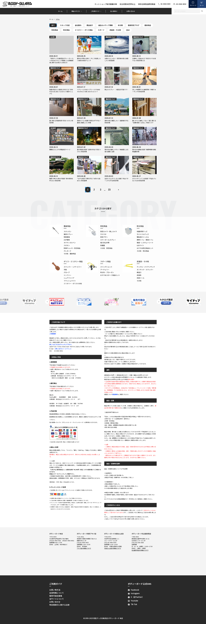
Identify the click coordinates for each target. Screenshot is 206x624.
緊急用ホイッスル (143, 237)
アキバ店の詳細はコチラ (84, 548)
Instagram (135, 593)
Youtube (134, 600)
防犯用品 (55, 30)
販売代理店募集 (55, 596)
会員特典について (56, 593)
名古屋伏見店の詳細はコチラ (140, 550)
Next (159, 302)
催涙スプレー (68, 234)
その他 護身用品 (70, 254)
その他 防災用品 (143, 251)
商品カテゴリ (76, 11)
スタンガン (67, 231)
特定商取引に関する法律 (59, 605)
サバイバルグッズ (143, 234)
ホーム (60, 11)
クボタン (67, 245)
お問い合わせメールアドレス (63, 349)
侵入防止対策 (104, 243)
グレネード (67, 251)
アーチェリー (104, 269)
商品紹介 (90, 25)
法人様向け (113, 11)
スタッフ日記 (65, 25)
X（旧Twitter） (137, 597)
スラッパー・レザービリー (73, 267)
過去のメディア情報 (105, 25)
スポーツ (101, 30)
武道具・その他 (115, 30)
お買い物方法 (54, 590)
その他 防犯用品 (106, 248)
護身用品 (148, 25)
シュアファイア (69, 278)
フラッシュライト (70, 281)
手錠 (65, 269)
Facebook (135, 590)
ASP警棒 (67, 240)
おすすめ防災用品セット (145, 248)
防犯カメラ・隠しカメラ (108, 231)
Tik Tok (134, 604)
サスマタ (103, 234)
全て (53, 25)
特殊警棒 (67, 237)
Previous (47, 302)
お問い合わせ (130, 11)
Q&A (128, 30)
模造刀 (139, 272)
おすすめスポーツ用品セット (110, 275)
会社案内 (78, 25)
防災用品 (66, 30)
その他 (139, 281)
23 (109, 189)
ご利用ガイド (95, 11)
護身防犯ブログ (133, 25)
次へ (118, 189)
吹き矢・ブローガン (107, 272)
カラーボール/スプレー (108, 240)
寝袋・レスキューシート (145, 243)
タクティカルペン (70, 243)
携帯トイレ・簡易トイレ (145, 240)
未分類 (120, 25)
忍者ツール (140, 278)
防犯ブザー (104, 237)
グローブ (67, 272)
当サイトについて (56, 599)
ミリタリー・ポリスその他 (73, 283)
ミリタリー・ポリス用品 (84, 30)
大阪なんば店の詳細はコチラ (112, 548)
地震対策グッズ (142, 231)
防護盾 (102, 245)
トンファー (67, 275)
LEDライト (140, 245)
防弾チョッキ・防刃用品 (72, 248)
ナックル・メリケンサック (146, 267)
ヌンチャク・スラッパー (145, 269)
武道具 (139, 275)
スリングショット (106, 267)
